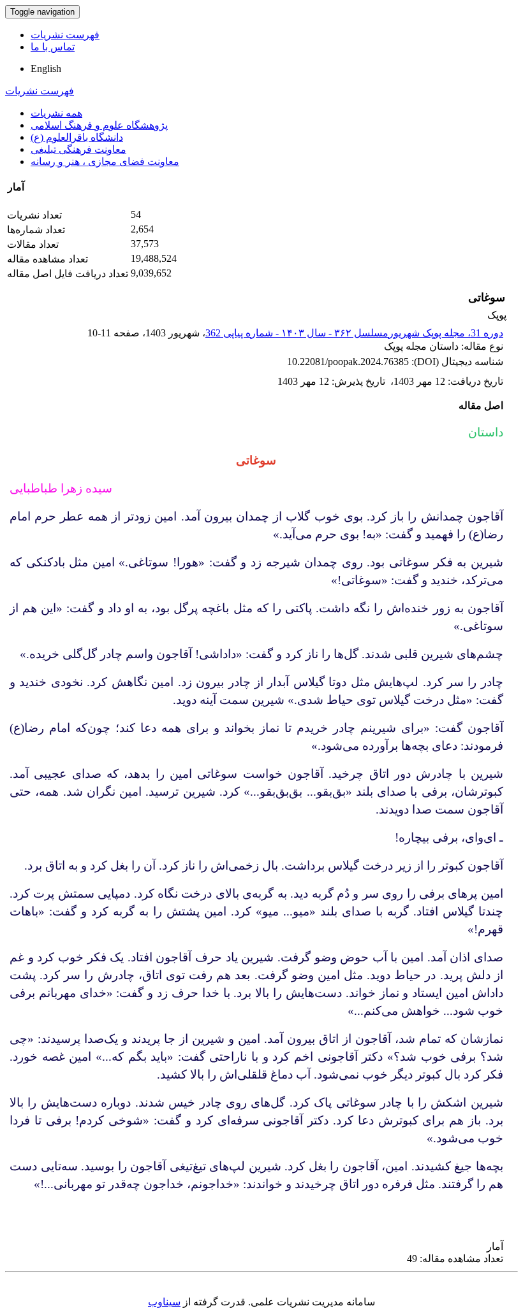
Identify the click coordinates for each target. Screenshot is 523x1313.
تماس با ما (53, 46)
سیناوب (164, 1301)
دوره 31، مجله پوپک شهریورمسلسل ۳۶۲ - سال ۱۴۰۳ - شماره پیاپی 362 (354, 332)
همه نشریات (56, 113)
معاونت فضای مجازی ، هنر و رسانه (105, 161)
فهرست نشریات (65, 34)
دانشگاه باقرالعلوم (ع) (77, 137)
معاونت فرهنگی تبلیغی (78, 149)
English (46, 68)
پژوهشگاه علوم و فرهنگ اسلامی (99, 125)
